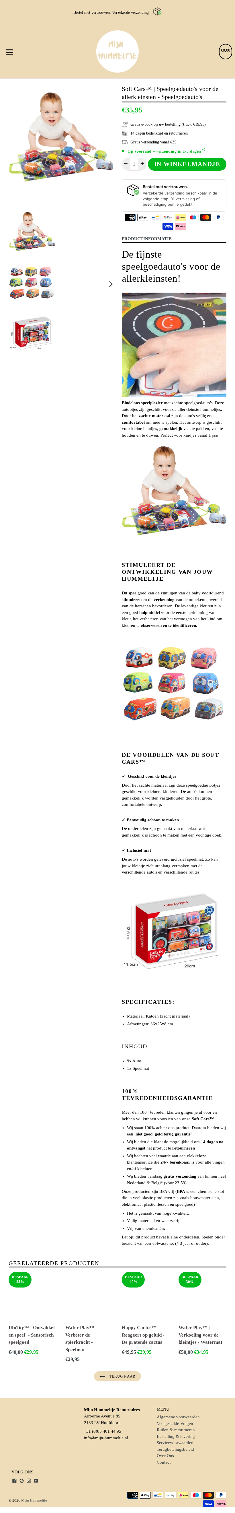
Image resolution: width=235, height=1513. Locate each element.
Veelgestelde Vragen (175, 1423)
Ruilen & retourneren (176, 1430)
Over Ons (165, 1455)
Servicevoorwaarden (175, 1442)
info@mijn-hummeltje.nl (106, 1438)
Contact (164, 1462)
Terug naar (122, 1376)
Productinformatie (147, 238)
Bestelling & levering (176, 1436)
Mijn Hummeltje (34, 1500)
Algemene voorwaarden (178, 1417)
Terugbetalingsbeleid (175, 1449)
